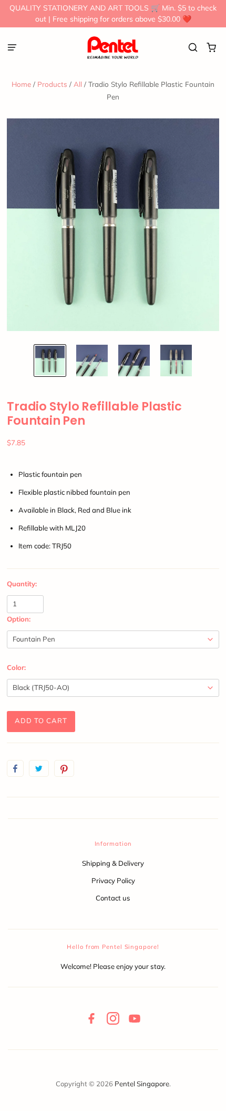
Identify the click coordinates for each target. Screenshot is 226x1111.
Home (21, 83)
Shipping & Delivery (113, 863)
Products (52, 83)
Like (15, 768)
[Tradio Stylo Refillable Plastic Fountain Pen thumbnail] (50, 360)
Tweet (39, 768)
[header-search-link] (193, 47)
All (78, 83)
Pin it (64, 768)
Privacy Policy (113, 880)
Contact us (113, 898)
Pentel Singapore (142, 1083)
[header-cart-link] (211, 47)
